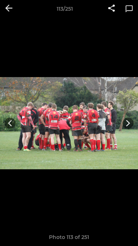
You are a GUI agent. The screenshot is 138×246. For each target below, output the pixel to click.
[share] (111, 9)
